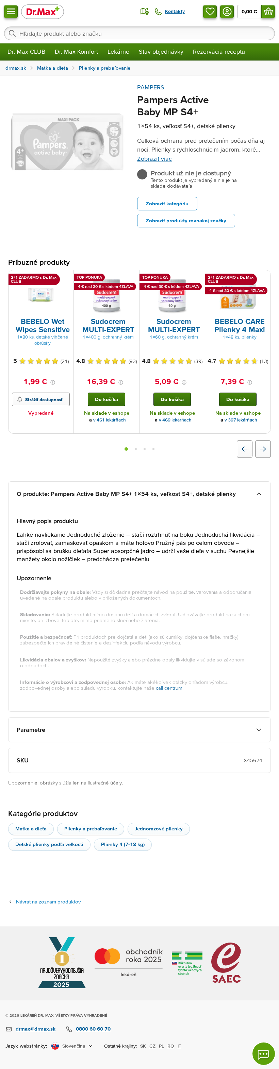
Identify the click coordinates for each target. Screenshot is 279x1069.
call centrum (169, 688)
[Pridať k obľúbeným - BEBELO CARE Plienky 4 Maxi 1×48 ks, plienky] (263, 278)
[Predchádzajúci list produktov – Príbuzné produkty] (244, 449)
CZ (152, 1046)
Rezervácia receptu (219, 51)
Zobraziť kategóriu (167, 203)
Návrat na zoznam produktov (48, 901)
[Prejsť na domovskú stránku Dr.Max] (42, 11)
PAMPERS (150, 87)
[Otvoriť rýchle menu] (11, 11)
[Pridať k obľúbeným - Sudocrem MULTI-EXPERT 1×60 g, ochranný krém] (197, 278)
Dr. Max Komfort (76, 51)
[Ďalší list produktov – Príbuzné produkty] (263, 449)
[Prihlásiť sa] (227, 11)
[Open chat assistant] (264, 1054)
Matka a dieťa (31, 828)
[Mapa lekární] (145, 11)
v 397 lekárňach (241, 420)
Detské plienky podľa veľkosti (49, 844)
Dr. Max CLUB (26, 51)
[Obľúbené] (210, 11)
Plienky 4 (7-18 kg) (123, 844)
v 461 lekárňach (109, 420)
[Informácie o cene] (52, 382)
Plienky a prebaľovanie (90, 828)
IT (179, 1046)
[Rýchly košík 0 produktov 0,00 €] (268, 11)
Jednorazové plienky (159, 828)
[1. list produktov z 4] (126, 449)
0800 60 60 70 (93, 1029)
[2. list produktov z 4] (135, 449)
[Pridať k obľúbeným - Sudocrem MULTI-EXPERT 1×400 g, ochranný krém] (132, 278)
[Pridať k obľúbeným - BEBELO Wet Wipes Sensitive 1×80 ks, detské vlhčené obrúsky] (66, 278)
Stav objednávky (161, 51)
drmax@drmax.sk (35, 1029)
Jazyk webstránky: (26, 1046)
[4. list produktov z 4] (153, 449)
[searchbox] (139, 33)
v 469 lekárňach (175, 420)
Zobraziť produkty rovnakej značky (186, 220)
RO (170, 1046)
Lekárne (118, 51)
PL (161, 1046)
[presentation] (41, 295)
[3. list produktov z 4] (144, 449)
